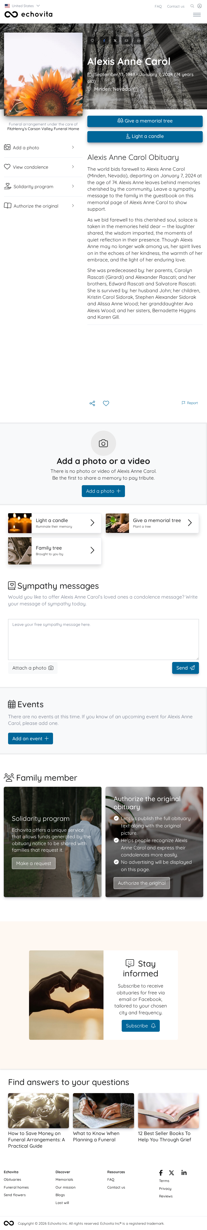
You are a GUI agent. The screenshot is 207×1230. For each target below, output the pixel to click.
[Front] (28, 14)
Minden (102, 89)
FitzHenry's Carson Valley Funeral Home (43, 128)
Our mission (65, 1187)
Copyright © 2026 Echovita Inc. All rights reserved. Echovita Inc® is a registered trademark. (91, 1223)
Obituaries (12, 1179)
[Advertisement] (145, 362)
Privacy (165, 1188)
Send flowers (15, 1195)
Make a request (33, 863)
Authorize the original (142, 883)
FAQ (158, 6)
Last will (62, 1202)
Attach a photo (29, 668)
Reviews (166, 1196)
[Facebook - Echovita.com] (161, 1173)
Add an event (27, 738)
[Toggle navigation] (197, 14)
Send (182, 668)
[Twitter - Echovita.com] (171, 1173)
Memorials (64, 1179)
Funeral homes (16, 1187)
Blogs (60, 1195)
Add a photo (100, 491)
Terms (164, 1180)
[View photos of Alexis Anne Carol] (43, 74)
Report (192, 403)
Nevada (122, 89)
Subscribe (137, 1026)
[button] (22, 6)
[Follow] (106, 404)
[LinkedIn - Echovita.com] (184, 1173)
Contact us (176, 6)
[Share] (92, 404)
